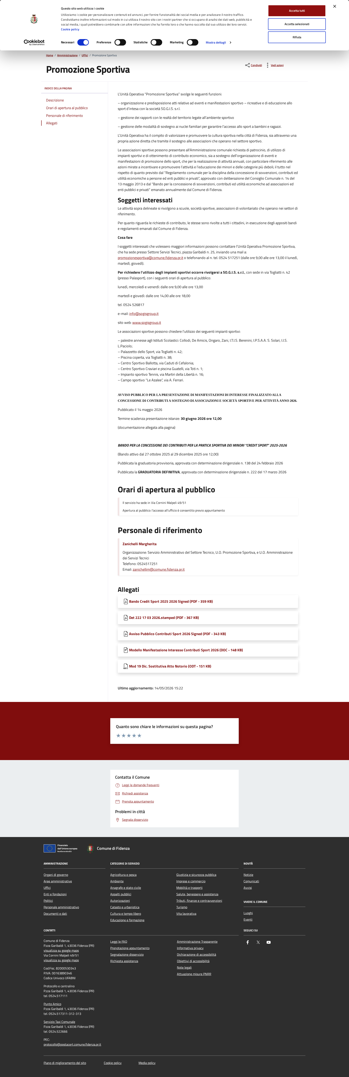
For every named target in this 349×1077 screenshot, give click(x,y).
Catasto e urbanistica (124, 907)
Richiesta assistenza (124, 961)
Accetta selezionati (297, 24)
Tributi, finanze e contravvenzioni (199, 900)
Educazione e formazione (127, 920)
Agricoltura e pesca (123, 874)
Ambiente (117, 881)
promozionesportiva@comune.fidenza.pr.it (150, 257)
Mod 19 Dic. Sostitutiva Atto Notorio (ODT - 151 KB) (170, 666)
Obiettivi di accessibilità (193, 961)
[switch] (120, 42)
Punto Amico (52, 1003)
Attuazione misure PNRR (194, 973)
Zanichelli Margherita (140, 544)
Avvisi (248, 887)
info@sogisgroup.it (144, 313)
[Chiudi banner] (334, 6)
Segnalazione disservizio (127, 954)
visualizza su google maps (61, 950)
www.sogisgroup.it (146, 322)
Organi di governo (56, 874)
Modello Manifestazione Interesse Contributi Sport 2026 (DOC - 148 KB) (186, 650)
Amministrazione (67, 55)
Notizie (248, 874)
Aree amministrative (58, 881)
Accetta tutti (297, 10)
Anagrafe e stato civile (125, 887)
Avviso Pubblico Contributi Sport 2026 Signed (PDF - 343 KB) (177, 634)
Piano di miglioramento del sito (65, 1062)
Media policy (147, 1062)
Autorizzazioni (120, 900)
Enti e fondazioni (55, 894)
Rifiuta (297, 37)
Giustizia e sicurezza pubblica (196, 874)
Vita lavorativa (186, 913)
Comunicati (251, 881)
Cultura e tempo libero (125, 913)
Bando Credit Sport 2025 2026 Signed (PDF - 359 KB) (171, 601)
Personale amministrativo (61, 907)
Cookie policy (70, 29)
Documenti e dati (55, 913)
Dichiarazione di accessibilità (196, 954)
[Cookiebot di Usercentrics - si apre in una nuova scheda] (34, 42)
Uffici (85, 55)
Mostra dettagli (216, 42)
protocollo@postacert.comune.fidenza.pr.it (72, 1044)
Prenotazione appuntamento (129, 948)
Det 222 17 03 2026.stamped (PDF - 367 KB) (164, 617)
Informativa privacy (190, 948)
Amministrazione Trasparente (197, 941)
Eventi (248, 919)
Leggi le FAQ (118, 941)
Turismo (181, 907)
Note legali (184, 967)
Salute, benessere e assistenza (197, 894)
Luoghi (248, 913)
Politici (48, 900)
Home (49, 55)
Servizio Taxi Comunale (59, 1021)
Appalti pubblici (120, 894)
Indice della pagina (58, 88)
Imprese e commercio (190, 881)
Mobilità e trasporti (189, 887)
